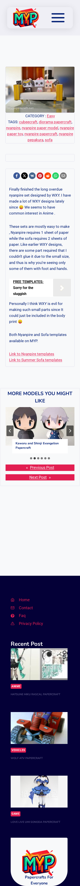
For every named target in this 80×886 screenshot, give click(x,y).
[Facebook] (16, 175)
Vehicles (18, 750)
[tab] (31, 458)
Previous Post (42, 467)
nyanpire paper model (40, 128)
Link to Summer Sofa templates (35, 360)
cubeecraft (28, 122)
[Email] (63, 175)
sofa (48, 140)
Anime (16, 686)
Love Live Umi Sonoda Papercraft (35, 822)
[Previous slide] (10, 430)
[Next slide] (70, 430)
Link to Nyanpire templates (31, 354)
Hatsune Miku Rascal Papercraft (35, 694)
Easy (51, 116)
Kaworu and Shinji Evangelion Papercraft (37, 445)
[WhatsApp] (55, 175)
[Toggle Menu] (58, 17)
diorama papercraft (55, 122)
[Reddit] (47, 175)
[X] (24, 175)
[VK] (32, 175)
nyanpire (13, 128)
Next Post (38, 477)
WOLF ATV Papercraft (27, 758)
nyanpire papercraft (40, 134)
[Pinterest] (40, 175)
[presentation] (40, 426)
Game (16, 813)
